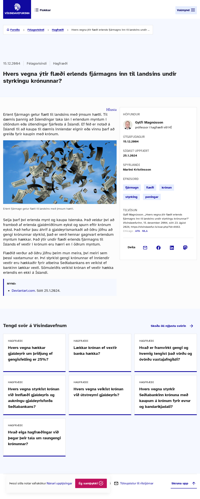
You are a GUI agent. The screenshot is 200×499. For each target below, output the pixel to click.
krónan (167, 187)
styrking (131, 197)
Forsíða (15, 29)
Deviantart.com (23, 290)
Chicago (128, 231)
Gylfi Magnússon (149, 122)
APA (137, 231)
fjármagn (131, 187)
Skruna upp (179, 483)
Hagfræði (58, 29)
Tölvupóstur (136, 483)
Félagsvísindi (36, 29)
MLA (145, 231)
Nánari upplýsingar (59, 483)
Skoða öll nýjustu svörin (168, 326)
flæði (150, 187)
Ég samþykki (89, 483)
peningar (151, 197)
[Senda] (145, 247)
